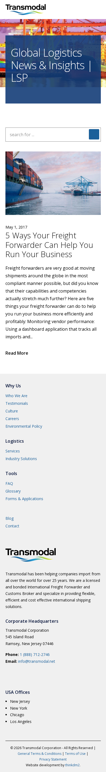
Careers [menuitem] (12, 418)
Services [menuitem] (12, 451)
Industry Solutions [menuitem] (21, 458)
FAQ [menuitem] (9, 483)
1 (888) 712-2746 (35, 654)
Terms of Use (75, 753)
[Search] (94, 134)
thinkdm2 (72, 765)
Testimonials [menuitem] (16, 403)
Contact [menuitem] (12, 525)
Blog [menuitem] (9, 518)
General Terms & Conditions (39, 753)
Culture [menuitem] (11, 411)
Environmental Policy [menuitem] (23, 426)
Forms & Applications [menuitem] (24, 498)
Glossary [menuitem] (13, 491)
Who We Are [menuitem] (16, 395)
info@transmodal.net (36, 661)
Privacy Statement (53, 759)
